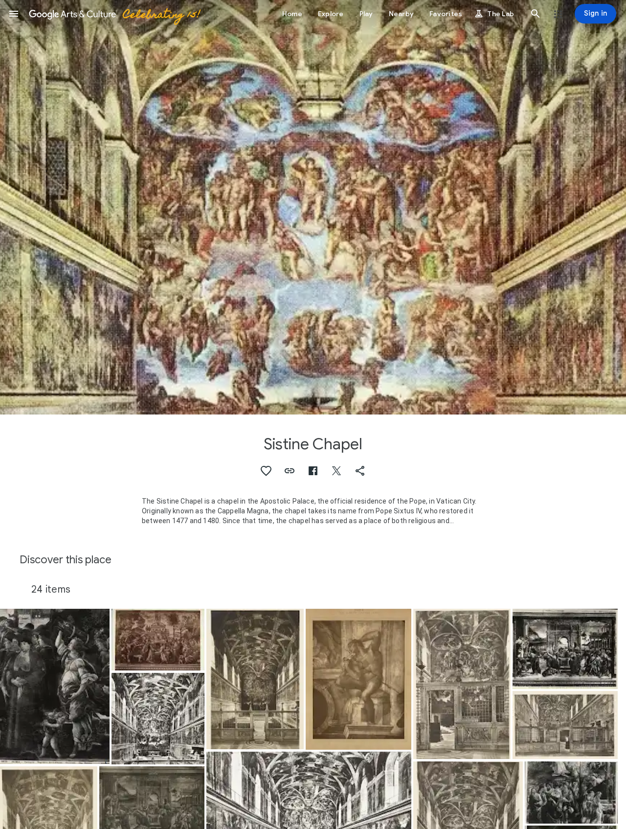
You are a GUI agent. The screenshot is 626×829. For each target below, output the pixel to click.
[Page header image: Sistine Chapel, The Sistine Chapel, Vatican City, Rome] (313, 207)
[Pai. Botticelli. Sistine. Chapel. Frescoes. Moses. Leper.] (55, 686)
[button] (13, 13)
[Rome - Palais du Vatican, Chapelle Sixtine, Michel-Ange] (358, 679)
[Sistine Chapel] (158, 718)
